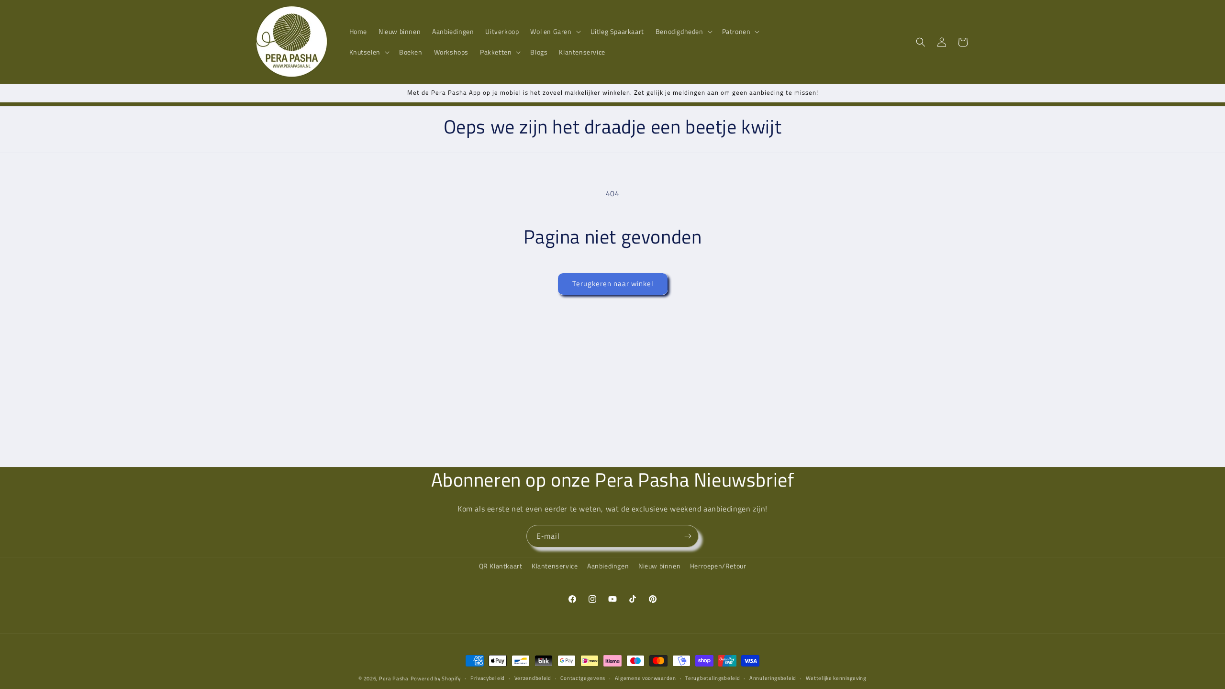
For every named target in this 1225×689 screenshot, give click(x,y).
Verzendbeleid (532, 678)
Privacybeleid (487, 678)
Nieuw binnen (659, 566)
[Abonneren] (687, 536)
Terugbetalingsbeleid (712, 678)
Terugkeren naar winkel (612, 283)
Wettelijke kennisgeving (836, 678)
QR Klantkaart (501, 566)
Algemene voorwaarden (645, 678)
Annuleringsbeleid (772, 678)
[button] (554, 32)
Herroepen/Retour (718, 566)
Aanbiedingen (608, 566)
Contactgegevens (582, 678)
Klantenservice (555, 566)
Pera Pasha (394, 678)
